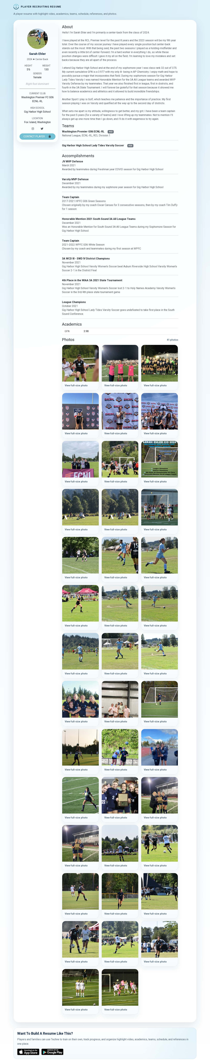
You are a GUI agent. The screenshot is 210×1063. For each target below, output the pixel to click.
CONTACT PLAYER (34, 136)
